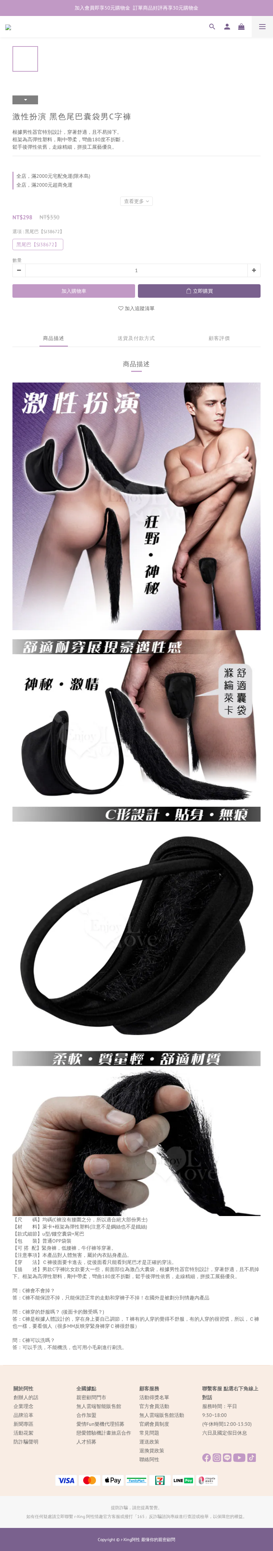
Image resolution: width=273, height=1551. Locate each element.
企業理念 (23, 1406)
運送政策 (149, 1442)
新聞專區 (23, 1424)
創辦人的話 (26, 1397)
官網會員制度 (154, 1424)
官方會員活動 (154, 1406)
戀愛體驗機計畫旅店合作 (103, 1433)
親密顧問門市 (91, 1397)
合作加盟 (86, 1415)
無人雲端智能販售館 (98, 1406)
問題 (154, 1433)
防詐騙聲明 (26, 1442)
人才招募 (86, 1442)
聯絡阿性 (149, 1459)
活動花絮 (23, 1433)
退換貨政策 (151, 1450)
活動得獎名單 (154, 1397)
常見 (144, 1433)
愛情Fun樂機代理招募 (100, 1424)
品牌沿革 (23, 1415)
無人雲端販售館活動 (161, 1415)
